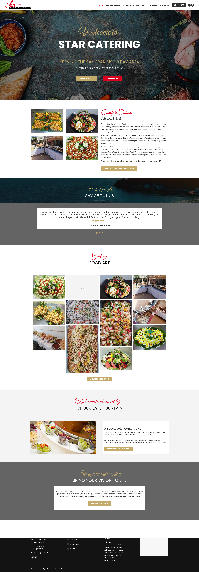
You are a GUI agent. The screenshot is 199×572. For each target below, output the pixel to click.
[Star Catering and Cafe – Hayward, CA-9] (82, 312)
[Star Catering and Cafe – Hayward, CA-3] (116, 323)
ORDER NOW (112, 78)
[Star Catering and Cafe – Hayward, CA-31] (149, 312)
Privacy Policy (59, 569)
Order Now (73, 539)
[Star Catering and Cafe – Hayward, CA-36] (49, 287)
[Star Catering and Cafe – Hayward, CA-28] (116, 287)
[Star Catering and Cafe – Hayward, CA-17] (49, 313)
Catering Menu (75, 544)
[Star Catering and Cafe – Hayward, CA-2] (82, 349)
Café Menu (73, 549)
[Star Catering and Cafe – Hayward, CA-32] (49, 338)
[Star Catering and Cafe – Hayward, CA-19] (149, 337)
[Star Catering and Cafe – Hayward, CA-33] (82, 287)
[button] (96, 232)
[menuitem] (100, 5)
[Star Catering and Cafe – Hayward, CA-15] (116, 359)
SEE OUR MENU (86, 78)
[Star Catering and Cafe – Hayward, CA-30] (149, 287)
